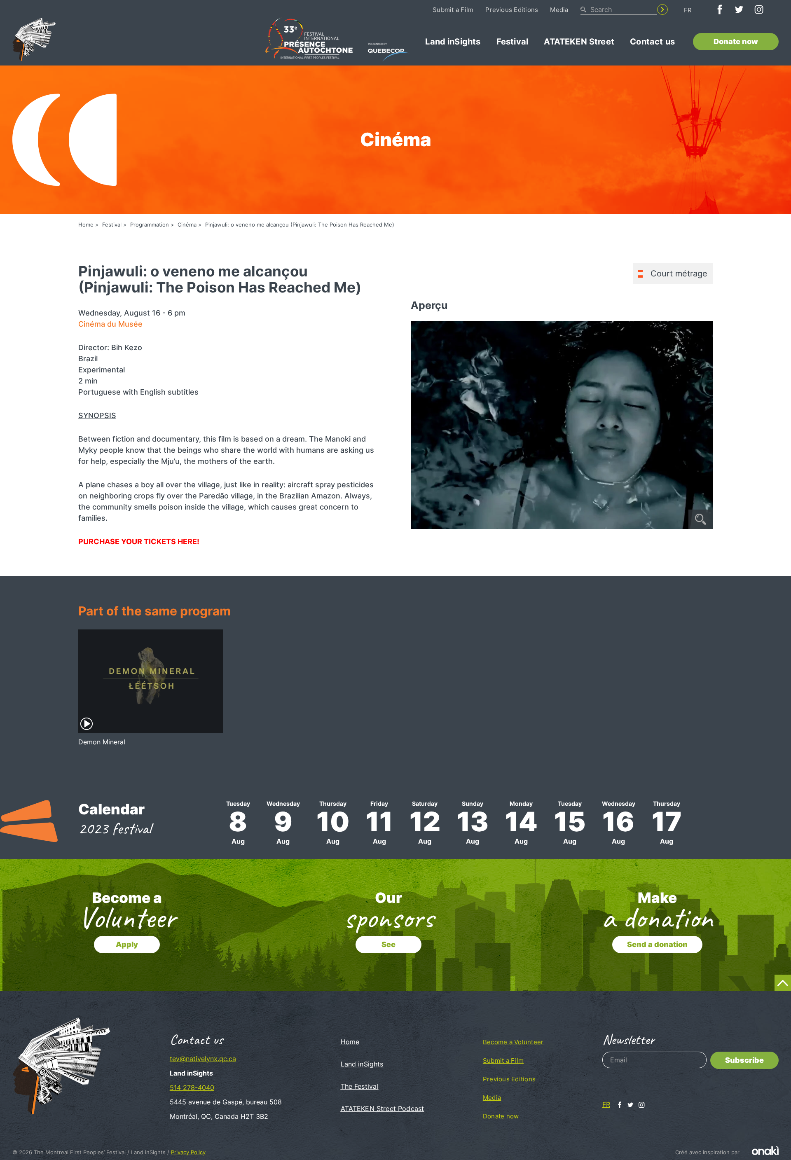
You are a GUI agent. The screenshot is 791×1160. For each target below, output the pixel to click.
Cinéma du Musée (110, 324)
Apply (127, 944)
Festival (512, 42)
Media (559, 10)
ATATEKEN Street (579, 42)
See (388, 944)
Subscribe (744, 1060)
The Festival (360, 1086)
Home (86, 224)
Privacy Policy (188, 1152)
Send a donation (657, 944)
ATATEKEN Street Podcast (382, 1108)
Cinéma (187, 224)
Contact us (652, 42)
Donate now (736, 41)
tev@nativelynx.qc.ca (203, 1059)
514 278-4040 (192, 1087)
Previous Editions (511, 10)
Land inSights (452, 42)
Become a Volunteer (513, 1042)
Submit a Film (453, 10)
